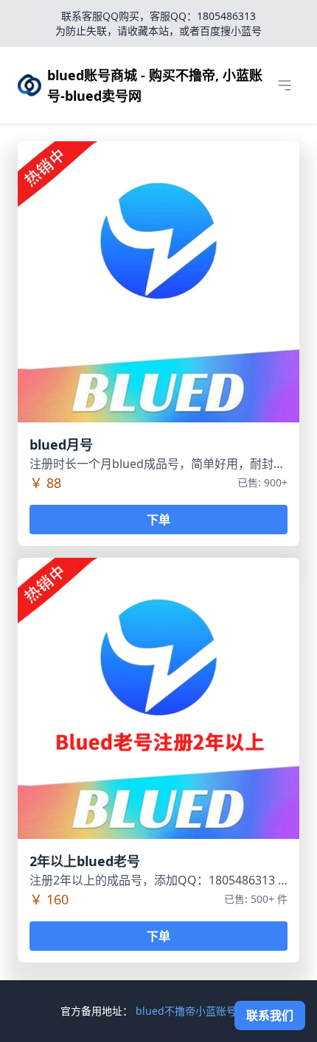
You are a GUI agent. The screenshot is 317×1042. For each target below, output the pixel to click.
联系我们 (269, 1015)
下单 (158, 519)
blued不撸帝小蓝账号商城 (196, 1011)
